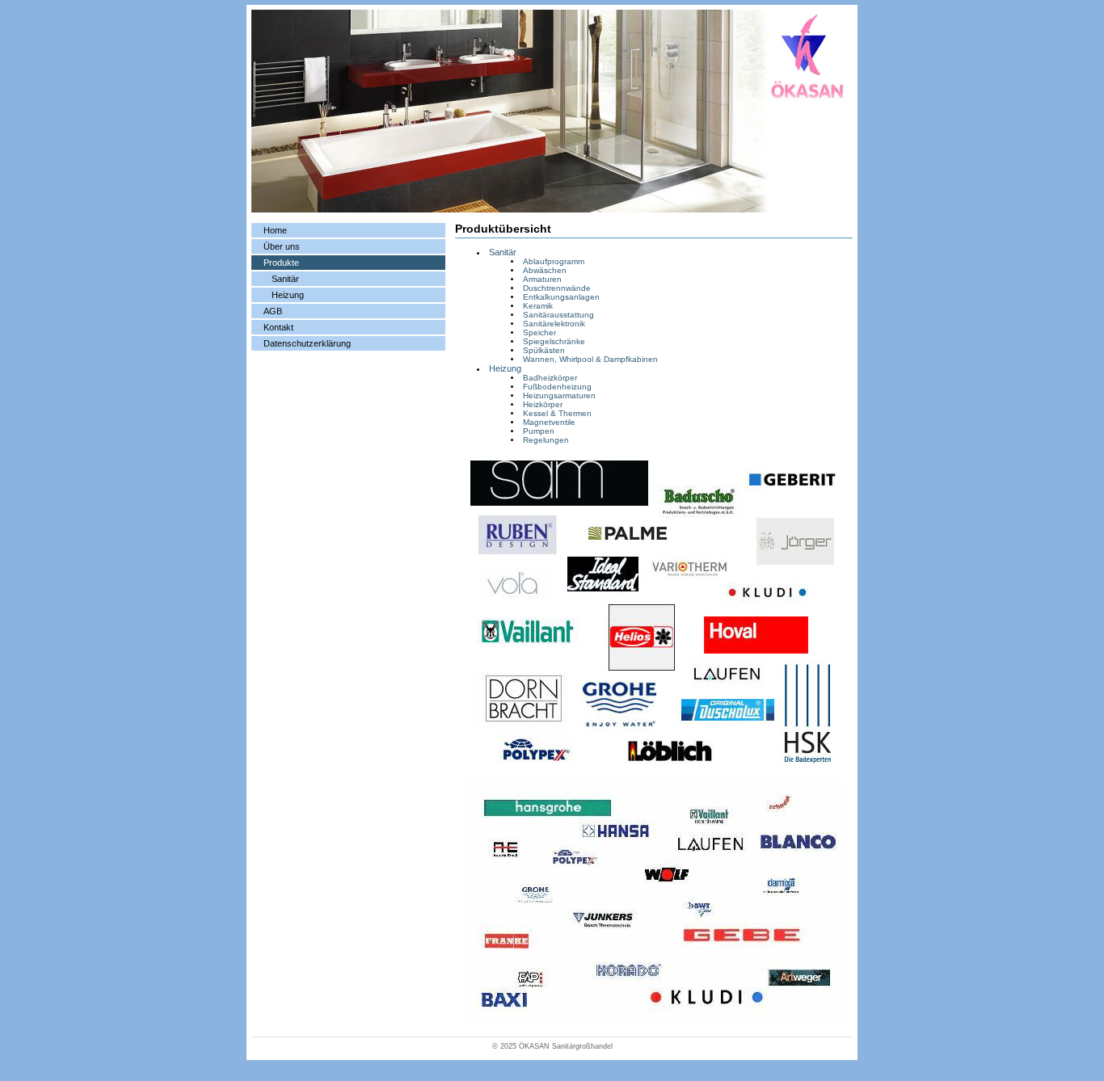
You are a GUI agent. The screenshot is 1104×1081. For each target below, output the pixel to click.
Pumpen (538, 431)
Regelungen (546, 439)
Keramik (538, 305)
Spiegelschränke (554, 341)
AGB (272, 311)
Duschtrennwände (557, 288)
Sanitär (285, 279)
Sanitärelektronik (554, 323)
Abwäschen (545, 270)
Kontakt (278, 327)
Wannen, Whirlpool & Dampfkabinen (590, 359)
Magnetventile (549, 422)
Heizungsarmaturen (559, 395)
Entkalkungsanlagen (561, 296)
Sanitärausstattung (558, 314)
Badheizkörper (550, 377)
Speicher (539, 332)
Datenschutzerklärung (307, 343)
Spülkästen (544, 350)
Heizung (288, 295)
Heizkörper (543, 404)
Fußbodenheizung (557, 386)
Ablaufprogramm (553, 261)
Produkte (281, 262)
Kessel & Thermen (557, 413)
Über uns (281, 246)
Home (275, 230)
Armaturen (542, 279)
